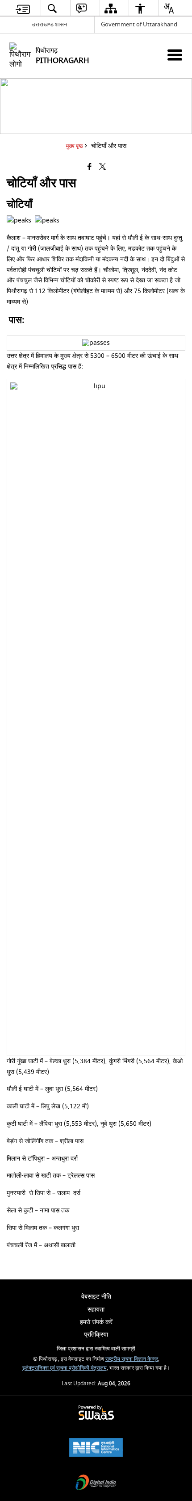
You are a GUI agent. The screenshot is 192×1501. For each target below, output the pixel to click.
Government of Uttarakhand (139, 24)
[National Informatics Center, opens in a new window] (96, 1448)
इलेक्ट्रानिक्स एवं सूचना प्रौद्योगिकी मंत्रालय (64, 1368)
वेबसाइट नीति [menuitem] (96, 1296)
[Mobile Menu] (175, 55)
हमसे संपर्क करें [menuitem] (96, 1322)
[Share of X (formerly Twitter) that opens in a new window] (102, 167)
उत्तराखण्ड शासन (49, 24)
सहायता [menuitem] (96, 1309)
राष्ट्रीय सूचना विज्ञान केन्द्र (131, 1359)
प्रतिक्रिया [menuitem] (96, 1334)
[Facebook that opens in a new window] (89, 167)
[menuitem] (23, 8)
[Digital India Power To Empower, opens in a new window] (96, 1483)
